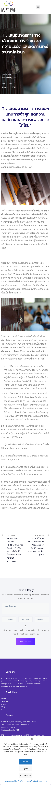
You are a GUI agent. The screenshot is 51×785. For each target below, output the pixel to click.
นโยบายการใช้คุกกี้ (11, 781)
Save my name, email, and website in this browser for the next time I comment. (26, 632)
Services (4, 701)
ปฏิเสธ (25, 768)
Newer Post (36, 545)
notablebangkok (9, 77)
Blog (3, 707)
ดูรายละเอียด (25, 775)
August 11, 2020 (9, 87)
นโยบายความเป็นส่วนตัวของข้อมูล (33, 781)
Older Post (15, 548)
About (3, 699)
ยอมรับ (25, 762)
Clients (4, 704)
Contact (4, 710)
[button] (31, 739)
